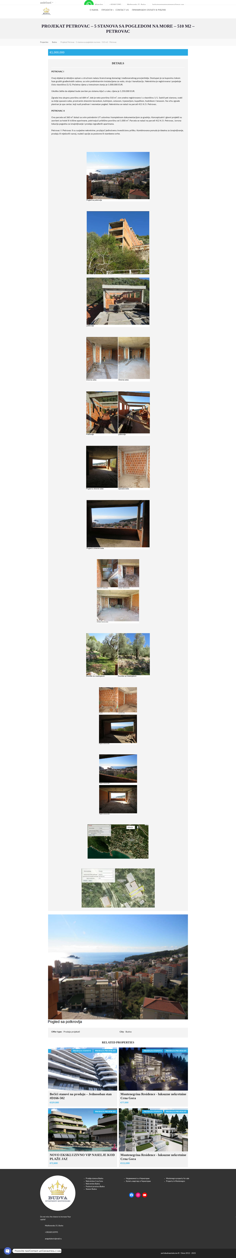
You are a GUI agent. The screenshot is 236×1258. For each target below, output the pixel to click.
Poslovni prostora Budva (95, 1187)
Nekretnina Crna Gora (94, 1181)
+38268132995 (115, 5)
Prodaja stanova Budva (94, 1178)
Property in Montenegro (175, 1181)
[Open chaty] (7, 1251)
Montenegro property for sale (177, 1178)
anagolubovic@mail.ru (53, 1239)
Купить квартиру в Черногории (138, 1181)
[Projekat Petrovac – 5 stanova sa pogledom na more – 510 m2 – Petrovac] (118, 969)
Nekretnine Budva (93, 1184)
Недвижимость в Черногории (137, 1178)
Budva (129, 1032)
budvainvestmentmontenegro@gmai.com (168, 5)
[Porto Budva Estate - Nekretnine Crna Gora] (46, 12)
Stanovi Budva (91, 1189)
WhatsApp (98, 5)
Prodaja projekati (72, 1032)
